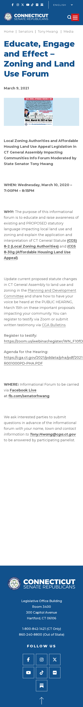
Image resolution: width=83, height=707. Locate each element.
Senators (26, 31)
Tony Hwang (48, 31)
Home (9, 31)
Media (69, 31)
